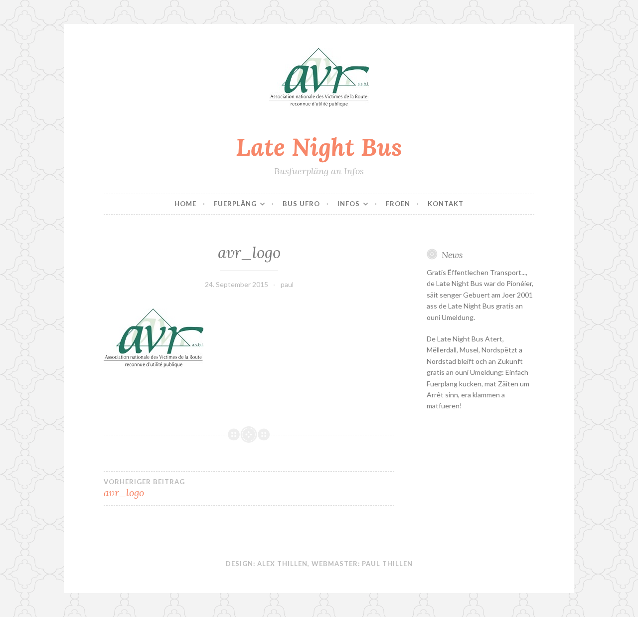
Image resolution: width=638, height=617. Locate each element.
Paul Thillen (387, 564)
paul (287, 284)
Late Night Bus (319, 146)
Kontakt (446, 204)
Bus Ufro (301, 204)
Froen (398, 204)
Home (185, 204)
